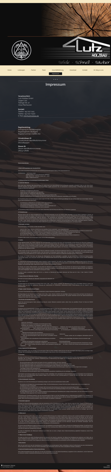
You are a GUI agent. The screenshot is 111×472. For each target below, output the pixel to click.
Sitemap (13, 465)
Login (108, 465)
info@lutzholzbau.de (31, 116)
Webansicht (106, 467)
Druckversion (6, 465)
